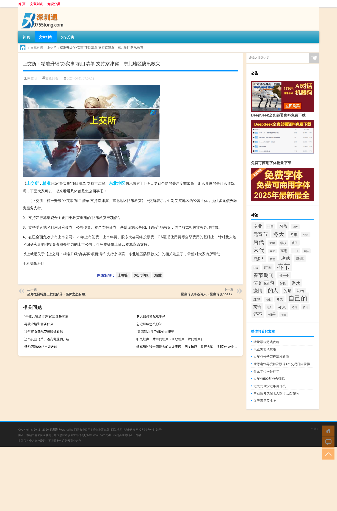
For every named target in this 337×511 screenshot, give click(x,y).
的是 (287, 290)
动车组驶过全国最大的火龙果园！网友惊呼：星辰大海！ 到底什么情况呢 (188, 346)
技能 (272, 259)
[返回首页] (327, 431)
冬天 (278, 234)
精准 (46, 183)
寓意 (283, 250)
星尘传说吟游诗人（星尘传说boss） (207, 294)
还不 (257, 313)
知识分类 (53, 3)
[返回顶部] (327, 454)
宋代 (258, 250)
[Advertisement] (137, 479)
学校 (283, 243)
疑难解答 (129, 429)
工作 (295, 251)
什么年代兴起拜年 (266, 371)
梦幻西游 (263, 282)
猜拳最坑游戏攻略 (266, 341)
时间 (268, 267)
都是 (272, 314)
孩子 (295, 243)
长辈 (283, 314)
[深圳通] (42, 9)
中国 (270, 226)
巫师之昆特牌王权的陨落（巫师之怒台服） (57, 294)
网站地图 (116, 429)
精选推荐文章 (101, 429)
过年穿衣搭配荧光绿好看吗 (43, 331)
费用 (305, 307)
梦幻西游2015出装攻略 (40, 346)
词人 (269, 307)
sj (36, 78)
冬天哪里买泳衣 (265, 400)
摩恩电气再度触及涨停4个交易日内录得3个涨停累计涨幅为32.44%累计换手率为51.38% (284, 363)
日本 (255, 268)
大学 (272, 243)
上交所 (32, 183)
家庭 (272, 251)
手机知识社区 (34, 263)
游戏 (296, 283)
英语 (257, 306)
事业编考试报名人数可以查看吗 (276, 393)
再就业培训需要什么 (38, 323)
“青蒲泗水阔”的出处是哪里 (155, 331)
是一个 (284, 275)
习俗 (283, 226)
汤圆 (283, 283)
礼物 (300, 290)
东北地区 (117, 183)
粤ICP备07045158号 (149, 429)
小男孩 (315, 429)
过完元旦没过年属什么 (270, 385)
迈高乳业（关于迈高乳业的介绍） (48, 339)
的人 (273, 290)
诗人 (281, 306)
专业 (257, 226)
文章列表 (36, 3)
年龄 (306, 251)
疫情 (257, 290)
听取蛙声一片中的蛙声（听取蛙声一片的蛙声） (170, 339)
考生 (268, 299)
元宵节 (260, 233)
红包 (256, 299)
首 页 (21, 3)
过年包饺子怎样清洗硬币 (271, 356)
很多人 (258, 258)
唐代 (258, 241)
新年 (300, 258)
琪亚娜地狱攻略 (265, 349)
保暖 (295, 226)
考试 (279, 299)
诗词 (294, 307)
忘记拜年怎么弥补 (149, 323)
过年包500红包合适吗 (269, 378)
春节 (283, 266)
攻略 (285, 258)
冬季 (294, 234)
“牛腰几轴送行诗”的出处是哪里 (46, 316)
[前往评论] (327, 442)
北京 (306, 235)
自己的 (297, 297)
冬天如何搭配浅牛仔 (150, 316)
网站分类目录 (82, 429)
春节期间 (263, 274)
